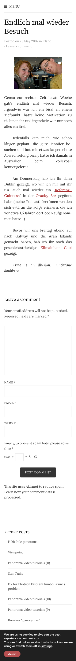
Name (9, 382)
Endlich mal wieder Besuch (36, 27)
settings (46, 646)
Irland (47, 41)
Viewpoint (15, 552)
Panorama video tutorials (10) (29, 599)
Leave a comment (19, 46)
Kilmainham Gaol (56, 247)
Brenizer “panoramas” (24, 620)
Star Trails (15, 573)
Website (11, 423)
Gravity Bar (46, 195)
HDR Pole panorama (23, 542)
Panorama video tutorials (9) (29, 610)
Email (10, 403)
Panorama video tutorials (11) (29, 563)
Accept (12, 654)
